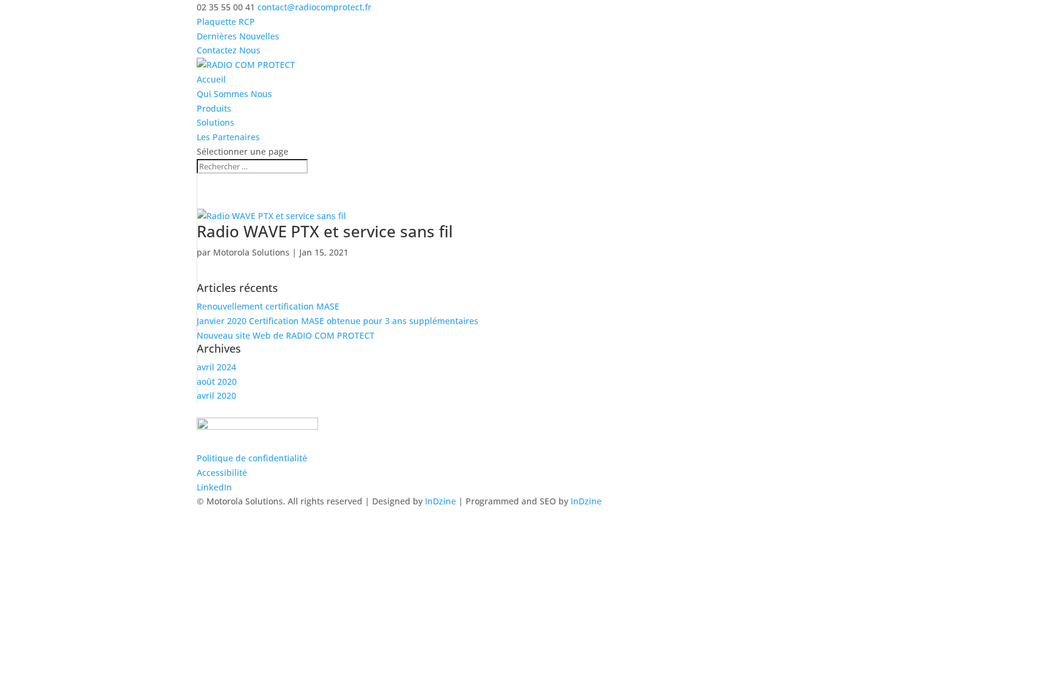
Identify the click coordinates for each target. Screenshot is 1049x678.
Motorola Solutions (251, 252)
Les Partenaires (228, 137)
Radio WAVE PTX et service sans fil (325, 231)
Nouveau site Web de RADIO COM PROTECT (286, 335)
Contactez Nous (228, 50)
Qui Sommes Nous (234, 94)
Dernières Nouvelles (238, 36)
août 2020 (217, 381)
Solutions (215, 122)
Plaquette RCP (226, 21)
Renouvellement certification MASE (268, 306)
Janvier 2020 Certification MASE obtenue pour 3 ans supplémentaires (337, 321)
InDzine (440, 501)
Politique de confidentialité (252, 458)
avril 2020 (216, 395)
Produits (214, 108)
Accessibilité (222, 472)
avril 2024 (216, 367)
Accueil (211, 79)
